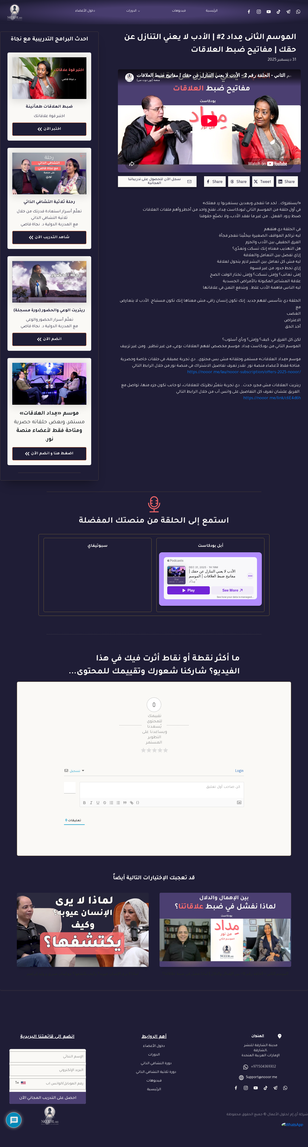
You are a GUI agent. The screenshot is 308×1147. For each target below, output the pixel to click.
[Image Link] (49, 173)
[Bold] (84, 803)
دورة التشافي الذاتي (156, 1064)
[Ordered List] (111, 803)
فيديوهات (154, 1081)
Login (239, 771)
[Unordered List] (118, 803)
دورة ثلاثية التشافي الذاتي (156, 1072)
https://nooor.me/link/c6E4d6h (272, 398)
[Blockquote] (125, 803)
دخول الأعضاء (154, 1046)
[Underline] (98, 803)
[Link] (248, 11)
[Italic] (91, 803)
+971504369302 (263, 1067)
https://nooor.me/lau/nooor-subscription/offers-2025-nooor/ (244, 372)
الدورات (154, 1055)
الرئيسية (154, 1090)
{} (138, 802)
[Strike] (104, 803)
